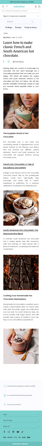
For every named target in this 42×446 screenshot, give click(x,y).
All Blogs (8, 27)
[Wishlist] (7, 6)
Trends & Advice (30, 27)
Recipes (18, 27)
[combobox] (21, 11)
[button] (21, 444)
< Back (5, 33)
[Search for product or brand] (3, 11)
